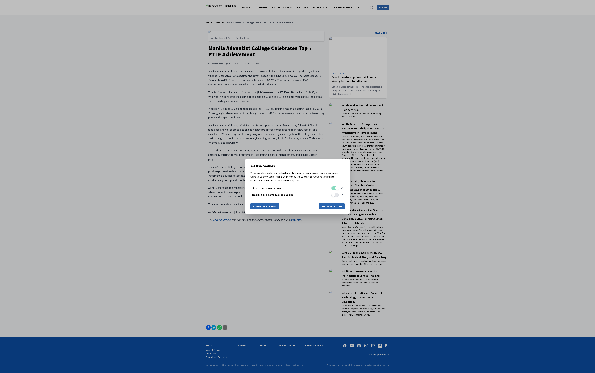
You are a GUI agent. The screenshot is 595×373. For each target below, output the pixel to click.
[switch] (335, 188)
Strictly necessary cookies (268, 188)
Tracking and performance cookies (272, 195)
